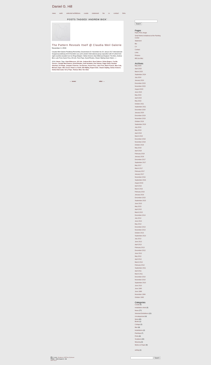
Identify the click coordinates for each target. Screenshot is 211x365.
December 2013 (140, 227)
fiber (136, 327)
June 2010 (138, 285)
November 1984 (140, 294)
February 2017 (140, 171)
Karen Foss (92, 65)
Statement (95, 13)
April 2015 (138, 209)
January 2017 (139, 174)
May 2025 (138, 66)
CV (109, 13)
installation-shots (140, 307)
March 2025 (139, 71)
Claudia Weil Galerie (65, 63)
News (54, 13)
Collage (137, 324)
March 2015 (139, 212)
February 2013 (140, 247)
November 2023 (140, 86)
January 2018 (139, 156)
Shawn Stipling (104, 68)
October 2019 (139, 121)
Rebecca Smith (76, 68)
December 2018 (140, 139)
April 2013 (138, 244)
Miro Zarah (66, 68)
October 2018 (139, 145)
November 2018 (140, 142)
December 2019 (140, 115)
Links (124, 13)
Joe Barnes (83, 65)
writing (137, 350)
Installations (139, 330)
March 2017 (139, 168)
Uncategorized (140, 316)
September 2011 (140, 268)
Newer (74, 81)
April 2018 (138, 151)
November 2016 (140, 177)
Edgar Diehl (106, 63)
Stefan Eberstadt (58, 70)
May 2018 (138, 148)
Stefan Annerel (115, 68)
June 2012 (138, 253)
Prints (137, 336)
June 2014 (138, 221)
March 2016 (139, 189)
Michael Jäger (57, 68)
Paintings (138, 333)
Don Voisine (98, 63)
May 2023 (138, 95)
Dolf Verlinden (88, 63)
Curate (86, 13)
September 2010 (140, 283)
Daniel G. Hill (62, 6)
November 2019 (140, 118)
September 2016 (140, 180)
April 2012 (138, 259)
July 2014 (138, 218)
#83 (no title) (139, 58)
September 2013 (140, 236)
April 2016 (138, 186)
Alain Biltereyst (70, 61)
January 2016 (139, 195)
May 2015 (138, 206)
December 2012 (140, 250)
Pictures (137, 55)
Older (101, 81)
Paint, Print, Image (141, 33)
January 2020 (139, 112)
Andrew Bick (87, 61)
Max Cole (118, 65)
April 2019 (138, 133)
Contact (116, 13)
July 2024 (138, 77)
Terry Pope (68, 70)
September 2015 (140, 200)
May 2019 (138, 130)
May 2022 (138, 101)
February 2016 (140, 192)
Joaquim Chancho (72, 65)
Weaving (138, 342)
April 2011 (138, 271)
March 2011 (139, 274)
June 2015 (138, 203)
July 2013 (138, 239)
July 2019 (138, 127)
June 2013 (138, 241)
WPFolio (66, 357)
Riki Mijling (85, 68)
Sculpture (138, 339)
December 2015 (140, 198)
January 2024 (139, 80)
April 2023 (138, 98)
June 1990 (138, 288)
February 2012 (140, 265)
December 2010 (140, 277)
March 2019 (139, 136)
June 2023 (138, 92)
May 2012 (138, 256)
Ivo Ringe (62, 65)
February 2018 (140, 154)
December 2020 (140, 110)
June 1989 (138, 291)
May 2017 (138, 165)
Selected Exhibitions (73, 13)
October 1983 (139, 297)
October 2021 (139, 104)
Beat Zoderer (97, 61)
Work (60, 13)
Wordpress (60, 357)
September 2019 (140, 124)
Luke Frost (100, 65)
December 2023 (140, 83)
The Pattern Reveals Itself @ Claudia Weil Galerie (87, 45)
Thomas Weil (77, 70)
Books (137, 321)
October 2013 (139, 233)
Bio (104, 13)
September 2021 (140, 107)
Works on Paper (140, 345)
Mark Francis (109, 65)
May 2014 (138, 224)
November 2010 (140, 280)
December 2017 (140, 159)
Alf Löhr (79, 61)
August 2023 (139, 89)
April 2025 (138, 69)
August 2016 (139, 183)
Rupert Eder (94, 68)
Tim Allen (85, 70)
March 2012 (139, 262)
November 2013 (140, 230)
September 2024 (140, 74)
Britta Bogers (107, 61)
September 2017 (140, 162)
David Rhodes (77, 63)
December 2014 (140, 215)
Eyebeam (72, 357)
